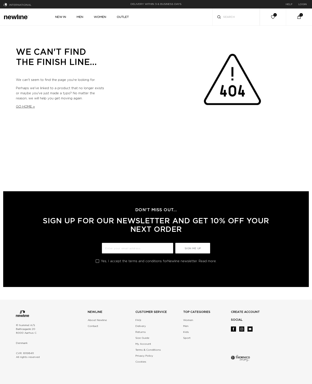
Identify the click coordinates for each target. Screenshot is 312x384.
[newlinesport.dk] (16, 16)
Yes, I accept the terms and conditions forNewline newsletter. (158, 261)
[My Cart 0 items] (299, 17)
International (20, 4)
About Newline (97, 320)
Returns (140, 331)
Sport (187, 337)
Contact (93, 326)
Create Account (245, 312)
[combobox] (236, 16)
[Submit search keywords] (219, 17)
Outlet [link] (123, 16)
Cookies (140, 361)
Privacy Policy (144, 355)
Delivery (140, 326)
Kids (186, 331)
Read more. (207, 261)
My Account (143, 343)
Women (188, 320)
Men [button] (80, 16)
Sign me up (193, 248)
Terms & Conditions (148, 349)
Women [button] (100, 16)
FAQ (138, 320)
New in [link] (60, 16)
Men (185, 326)
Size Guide (142, 337)
